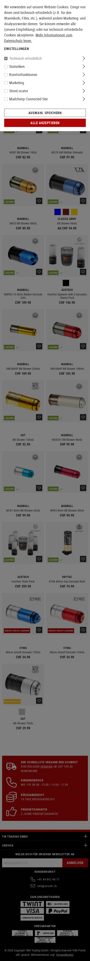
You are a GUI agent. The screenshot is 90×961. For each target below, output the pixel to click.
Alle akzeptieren (45, 123)
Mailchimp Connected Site (28, 98)
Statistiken (17, 66)
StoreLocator (18, 90)
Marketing (16, 82)
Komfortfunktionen (23, 74)
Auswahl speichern (45, 113)
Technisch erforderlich (25, 58)
